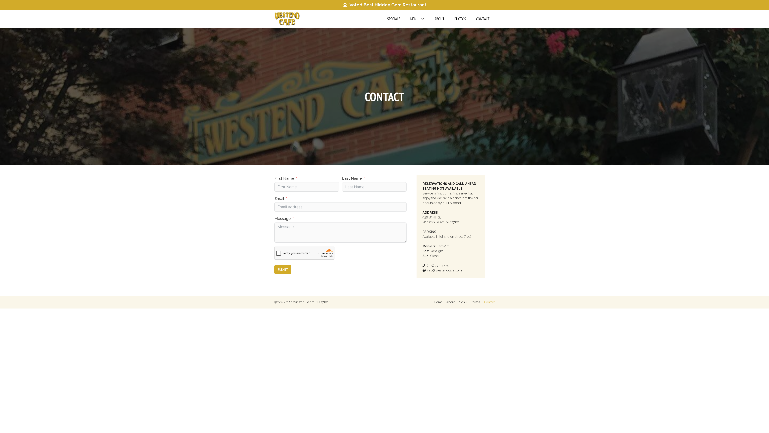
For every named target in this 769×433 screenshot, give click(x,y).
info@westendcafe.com (444, 270)
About (439, 18)
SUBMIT (283, 269)
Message (282, 218)
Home (438, 302)
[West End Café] (287, 19)
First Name (284, 178)
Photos (460, 18)
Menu (414, 18)
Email (279, 198)
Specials (393, 18)
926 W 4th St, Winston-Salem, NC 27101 (301, 302)
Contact (483, 18)
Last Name (352, 178)
